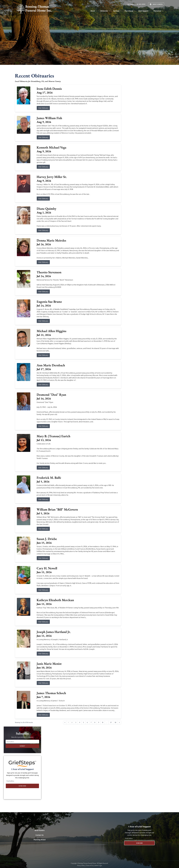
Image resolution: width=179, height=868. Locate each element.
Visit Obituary (43, 108)
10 (102, 722)
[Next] (119, 722)
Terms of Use (89, 865)
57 (111, 722)
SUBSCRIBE (22, 786)
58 (115, 722)
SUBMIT (22, 746)
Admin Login (98, 865)
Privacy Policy (81, 865)
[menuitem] (94, 11)
